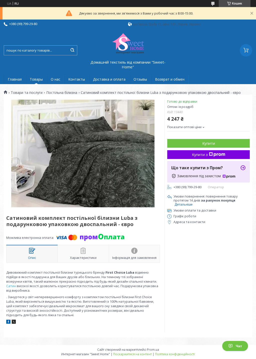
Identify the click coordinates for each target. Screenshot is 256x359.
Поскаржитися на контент (132, 354)
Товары (36, 79)
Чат (239, 346)
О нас (55, 79)
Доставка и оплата (109, 79)
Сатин (11, 286)
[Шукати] (72, 50)
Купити (208, 143)
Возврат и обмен (169, 79)
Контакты (76, 79)
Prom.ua (153, 349)
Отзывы (140, 79)
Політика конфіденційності (175, 354)
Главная (15, 79)
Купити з (200, 154)
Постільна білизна (61, 92)
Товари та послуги (26, 92)
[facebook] (8, 322)
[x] (14, 322)
